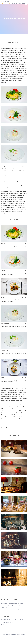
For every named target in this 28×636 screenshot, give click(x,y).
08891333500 (5, 1)
